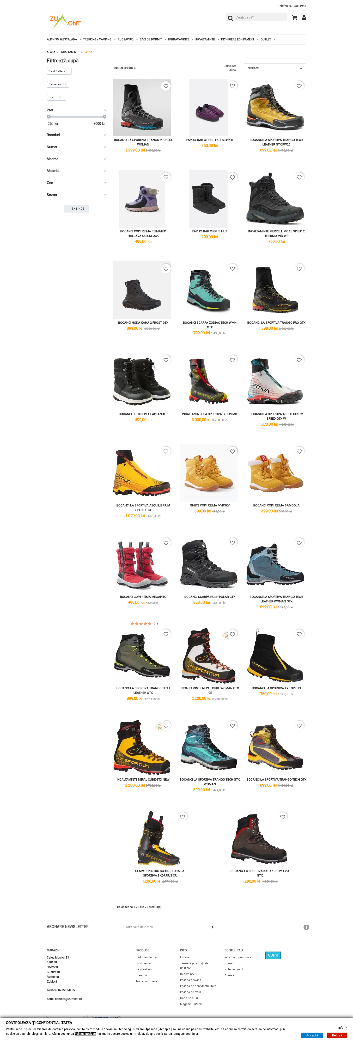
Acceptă (312, 1035)
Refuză (337, 1035)
